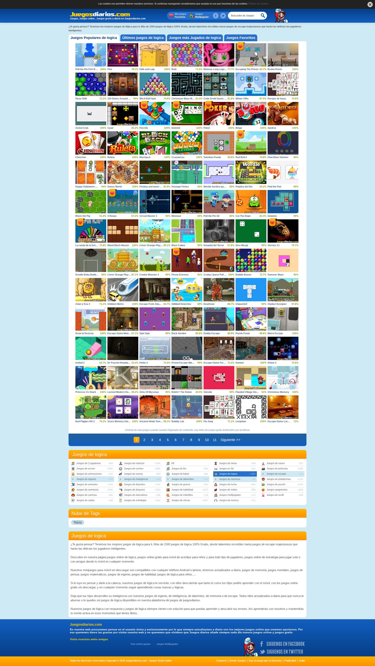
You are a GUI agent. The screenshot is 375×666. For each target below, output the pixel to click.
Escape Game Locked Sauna (284, 421)
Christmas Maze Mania (184, 98)
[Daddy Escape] (219, 319)
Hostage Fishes (180, 186)
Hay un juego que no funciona (265, 660)
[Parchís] (154, 113)
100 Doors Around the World (123, 98)
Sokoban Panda (212, 157)
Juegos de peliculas (277, 468)
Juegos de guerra (180, 484)
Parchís (143, 128)
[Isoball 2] (90, 348)
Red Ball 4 (241, 157)
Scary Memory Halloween (121, 421)
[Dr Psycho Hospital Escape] (122, 348)
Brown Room (275, 69)
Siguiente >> (230, 440)
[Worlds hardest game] (219, 172)
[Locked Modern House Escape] (122, 377)
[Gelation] (283, 201)
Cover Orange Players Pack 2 (123, 274)
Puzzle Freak (243, 333)
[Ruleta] (122, 143)
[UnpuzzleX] (251, 289)
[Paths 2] (154, 348)
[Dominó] (186, 113)
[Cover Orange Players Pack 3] (154, 231)
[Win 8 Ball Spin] (154, 84)
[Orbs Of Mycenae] (154, 377)
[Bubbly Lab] (186, 407)
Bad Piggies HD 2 (85, 421)
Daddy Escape (212, 333)
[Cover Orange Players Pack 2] (122, 260)
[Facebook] (216, 16)
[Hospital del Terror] (219, 231)
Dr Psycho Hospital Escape (122, 362)
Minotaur (176, 216)
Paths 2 (143, 362)
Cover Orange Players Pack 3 (155, 245)
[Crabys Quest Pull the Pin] (219, 260)
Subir (302, 660)
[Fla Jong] (219, 407)
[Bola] (186, 55)
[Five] (122, 55)
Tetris (77, 523)
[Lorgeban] (251, 407)
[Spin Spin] (154, 319)
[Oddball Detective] (186, 289)
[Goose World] (122, 172)
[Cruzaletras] (186, 143)
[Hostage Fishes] (186, 172)
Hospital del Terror (214, 245)
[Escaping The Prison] (251, 55)
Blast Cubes (178, 245)
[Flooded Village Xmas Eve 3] (251, 377)
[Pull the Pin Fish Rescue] (90, 55)
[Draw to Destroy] (90, 319)
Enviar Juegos (238, 660)
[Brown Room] (283, 55)
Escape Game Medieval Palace (124, 333)
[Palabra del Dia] (251, 172)
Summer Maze (276, 274)
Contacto (221, 660)
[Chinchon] (90, 143)
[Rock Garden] (186, 319)
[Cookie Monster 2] (154, 260)
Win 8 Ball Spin (147, 98)
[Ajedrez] (283, 113)
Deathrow (209, 304)
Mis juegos (180, 15)
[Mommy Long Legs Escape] (219, 55)
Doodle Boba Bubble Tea (89, 274)
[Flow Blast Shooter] (283, 143)
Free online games (141, 644)
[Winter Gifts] (251, 84)
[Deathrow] (219, 289)
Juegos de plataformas (279, 479)
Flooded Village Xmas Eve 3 (251, 392)
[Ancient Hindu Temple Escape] (154, 407)
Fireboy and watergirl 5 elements (157, 186)
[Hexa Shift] (90, 84)
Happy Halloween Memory (89, 186)
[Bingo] (251, 113)
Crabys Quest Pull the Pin (218, 274)
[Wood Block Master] (122, 231)
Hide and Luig (146, 69)
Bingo (239, 128)
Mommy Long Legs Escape (219, 69)
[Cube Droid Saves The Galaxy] (219, 84)
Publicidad (290, 660)
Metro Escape (275, 333)
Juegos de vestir (275, 495)
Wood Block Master (118, 245)
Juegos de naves (276, 463)
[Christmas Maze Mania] (186, 84)
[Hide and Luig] (154, 55)
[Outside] (219, 377)
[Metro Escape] (283, 319)
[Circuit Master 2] (154, 201)
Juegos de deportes (134, 484)
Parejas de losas (277, 98)
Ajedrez (272, 128)
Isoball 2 (80, 362)
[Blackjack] (154, 143)
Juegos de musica (228, 500)
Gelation (272, 216)
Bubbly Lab (177, 421)
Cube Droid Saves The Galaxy (220, 98)
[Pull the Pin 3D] (219, 201)
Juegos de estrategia (135, 500)
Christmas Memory (278, 392)
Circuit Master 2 (148, 216)
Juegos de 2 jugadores (88, 463)
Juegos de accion (85, 468)
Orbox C (272, 362)
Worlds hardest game (215, 186)
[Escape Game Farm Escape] (219, 348)
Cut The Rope (243, 216)
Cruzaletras (178, 157)
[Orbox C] (283, 348)
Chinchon (80, 157)
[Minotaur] (186, 201)
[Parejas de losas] (283, 84)
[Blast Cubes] (186, 231)
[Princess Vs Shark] (90, 377)
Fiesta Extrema (179, 274)
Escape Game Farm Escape (219, 362)
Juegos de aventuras (87, 489)
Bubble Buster (244, 274)
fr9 (172, 463)
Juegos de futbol (180, 473)
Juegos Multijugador (167, 644)
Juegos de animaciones (89, 473)
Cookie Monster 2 (149, 274)
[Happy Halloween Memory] (90, 172)
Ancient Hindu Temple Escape (156, 421)
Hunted (240, 362)
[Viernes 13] (283, 231)
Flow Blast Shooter (278, 157)
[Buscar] (263, 16)
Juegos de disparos (134, 489)
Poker (207, 128)
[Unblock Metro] (122, 289)
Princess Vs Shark (85, 392)
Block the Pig (82, 216)
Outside (208, 392)
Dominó (175, 128)
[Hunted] (251, 348)
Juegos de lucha (228, 484)
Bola (174, 69)
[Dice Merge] (251, 231)
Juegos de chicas (180, 500)
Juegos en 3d (226, 468)
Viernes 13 (273, 245)
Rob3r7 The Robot (181, 392)
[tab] (94, 37)
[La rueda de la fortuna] (90, 231)
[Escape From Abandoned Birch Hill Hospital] (154, 289)
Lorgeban (241, 421)
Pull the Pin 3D (212, 216)
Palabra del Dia (244, 186)
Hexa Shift (81, 98)
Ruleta (111, 157)
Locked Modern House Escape (124, 392)
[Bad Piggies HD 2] (90, 407)
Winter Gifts (242, 98)
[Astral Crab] (90, 113)
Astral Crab (81, 128)
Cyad (110, 128)
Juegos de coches (133, 468)
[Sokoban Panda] (219, 143)
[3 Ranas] (122, 201)
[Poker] (219, 113)
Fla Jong (208, 421)
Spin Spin (144, 333)
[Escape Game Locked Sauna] (283, 407)
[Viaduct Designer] (283, 289)
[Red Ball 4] (251, 143)
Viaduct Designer (277, 304)
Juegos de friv (178, 468)
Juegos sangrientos (277, 489)
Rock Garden (178, 333)
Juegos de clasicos (134, 463)
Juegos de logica (228, 473)
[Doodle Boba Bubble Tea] (90, 260)
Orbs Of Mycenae (149, 392)
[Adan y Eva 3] (90, 289)
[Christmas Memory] (283, 377)
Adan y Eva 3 (82, 304)
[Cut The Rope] (251, 201)
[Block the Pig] (90, 201)
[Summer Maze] (283, 260)
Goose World (114, 186)
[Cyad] (122, 113)
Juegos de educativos (135, 495)
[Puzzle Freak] (251, 319)
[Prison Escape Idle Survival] (186, 348)
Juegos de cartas (85, 500)
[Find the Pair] (283, 172)
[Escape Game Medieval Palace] (122, 319)
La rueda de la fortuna (87, 245)
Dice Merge (242, 245)
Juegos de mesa (228, 463)
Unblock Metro (115, 304)
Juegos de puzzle (276, 484)
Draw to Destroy (84, 333)
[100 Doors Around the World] (122, 84)
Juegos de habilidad (182, 489)
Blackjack (145, 157)
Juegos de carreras (86, 495)
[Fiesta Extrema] (186, 260)
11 (215, 440)
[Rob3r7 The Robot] (186, 377)
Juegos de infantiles (182, 495)
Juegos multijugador (230, 495)
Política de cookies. (258, 3)
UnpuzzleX (241, 304)
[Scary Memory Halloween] (122, 407)
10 (207, 440)
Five (109, 69)
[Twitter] (223, 16)
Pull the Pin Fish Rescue (88, 69)
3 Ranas (112, 216)
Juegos (202, 15)
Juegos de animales (87, 484)
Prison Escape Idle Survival (186, 362)
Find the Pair (274, 186)
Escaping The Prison (247, 69)
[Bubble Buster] (251, 260)
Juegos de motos (228, 489)
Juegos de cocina (133, 473)
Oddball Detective (181, 304)
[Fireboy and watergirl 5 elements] (154, 172)
